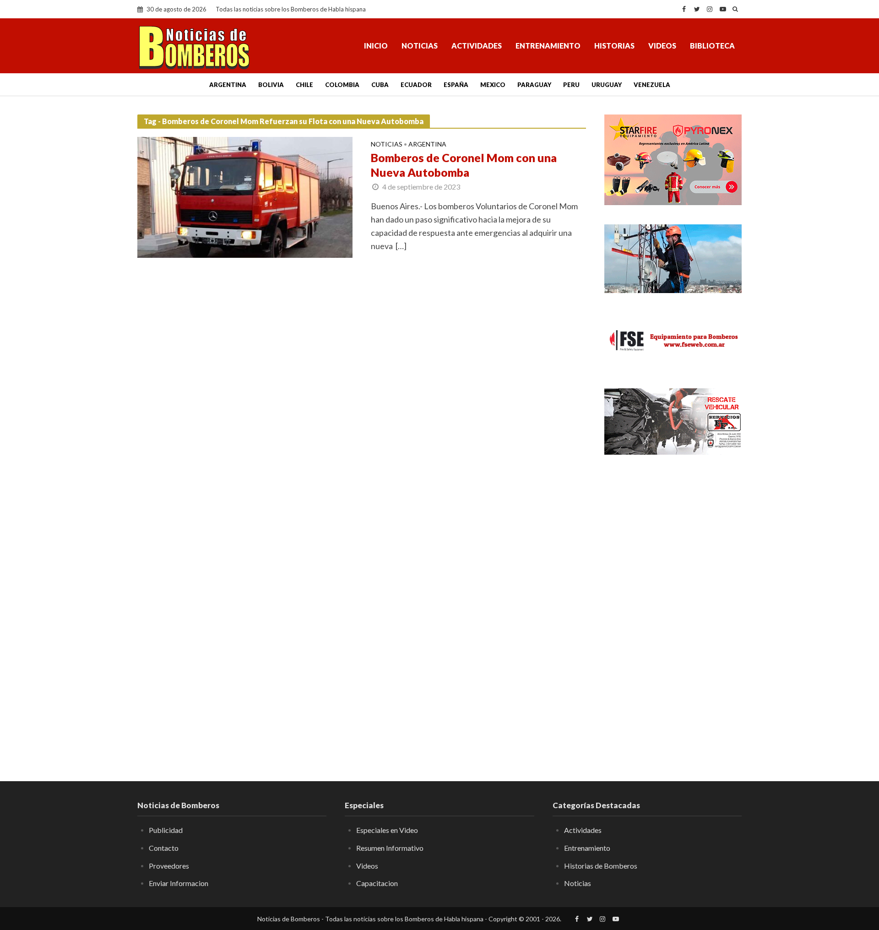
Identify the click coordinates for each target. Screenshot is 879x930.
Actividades (476, 45)
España (456, 84)
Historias (614, 45)
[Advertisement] (673, 611)
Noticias (420, 45)
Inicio (376, 45)
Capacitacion (377, 883)
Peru (571, 84)
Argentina (227, 84)
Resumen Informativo (389, 847)
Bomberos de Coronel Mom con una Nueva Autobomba (464, 165)
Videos (662, 45)
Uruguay (606, 84)
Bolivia (271, 84)
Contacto (164, 847)
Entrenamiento (548, 45)
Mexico (492, 84)
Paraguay (534, 84)
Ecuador (416, 84)
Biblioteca (712, 45)
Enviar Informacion (178, 883)
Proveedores (169, 865)
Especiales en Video (387, 830)
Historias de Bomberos (600, 865)
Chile (304, 84)
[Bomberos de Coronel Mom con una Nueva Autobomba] (245, 196)
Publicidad (166, 830)
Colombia (342, 84)
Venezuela (652, 84)
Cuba (380, 84)
